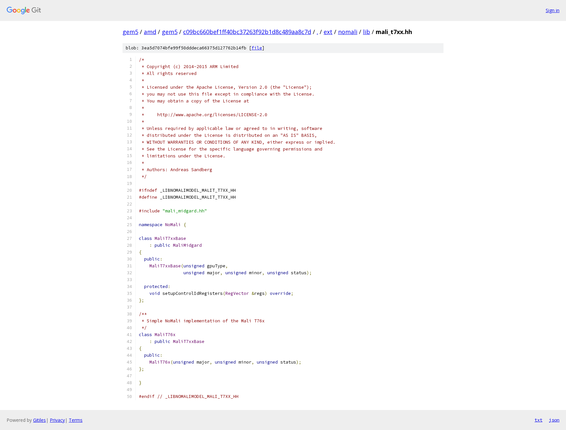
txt (538, 420)
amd (150, 32)
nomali (347, 32)
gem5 (130, 32)
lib (366, 32)
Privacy (57, 420)
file (257, 48)
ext (328, 32)
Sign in (552, 10)
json (554, 420)
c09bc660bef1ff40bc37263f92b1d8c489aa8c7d (247, 32)
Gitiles (39, 420)
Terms (76, 420)
